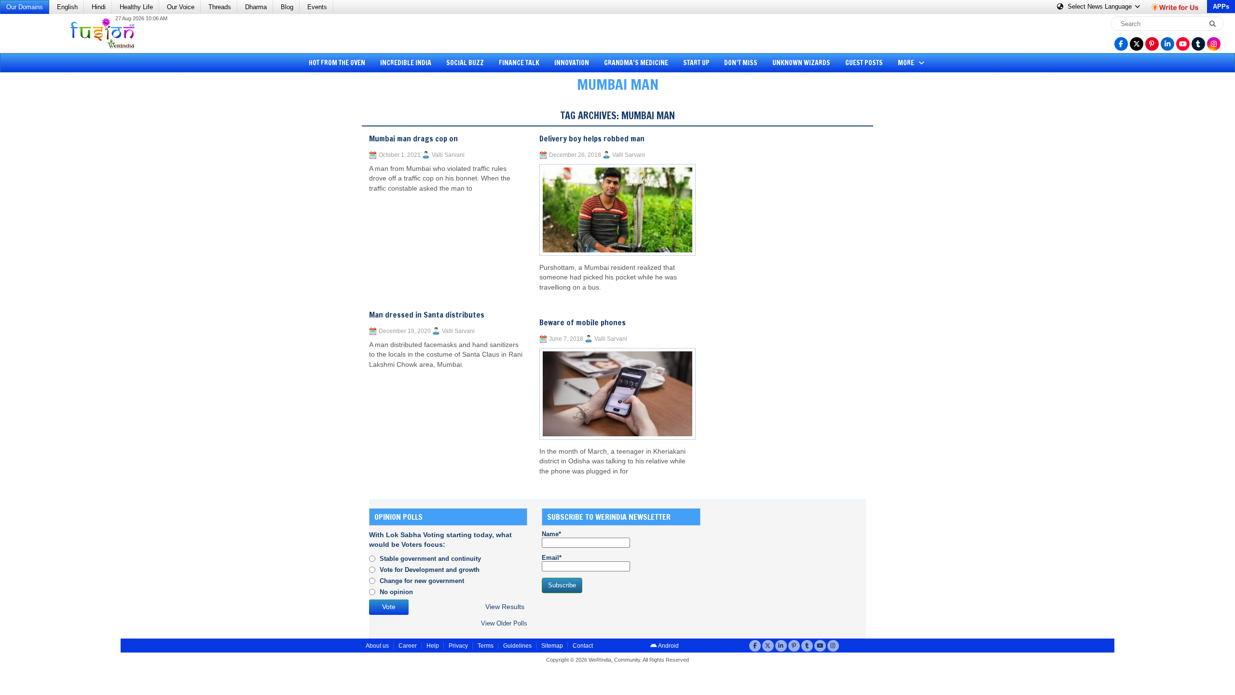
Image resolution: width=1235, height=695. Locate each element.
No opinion (396, 592)
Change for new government (422, 580)
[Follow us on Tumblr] (1198, 44)
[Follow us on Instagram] (1214, 44)
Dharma (256, 7)
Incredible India (405, 63)
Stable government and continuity (430, 558)
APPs (1221, 6)
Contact (583, 645)
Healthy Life (136, 7)
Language (1101, 6)
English (67, 7)
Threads (219, 7)
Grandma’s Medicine (636, 63)
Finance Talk (519, 63)
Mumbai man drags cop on (413, 138)
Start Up (696, 63)
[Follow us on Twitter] (1136, 44)
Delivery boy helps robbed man (592, 138)
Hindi (99, 7)
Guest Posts (864, 63)
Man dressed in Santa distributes (426, 314)
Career (407, 645)
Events (317, 7)
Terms (486, 645)
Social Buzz (465, 63)
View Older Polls (504, 623)
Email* (552, 557)
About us (377, 645)
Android (668, 645)
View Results (504, 607)
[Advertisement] (43, 248)
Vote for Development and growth (430, 569)
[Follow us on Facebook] (1121, 44)
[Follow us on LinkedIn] (1167, 44)
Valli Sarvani (448, 155)
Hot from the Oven (337, 63)
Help (432, 645)
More (907, 63)
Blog (287, 7)
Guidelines (517, 645)
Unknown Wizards (801, 63)
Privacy (458, 645)
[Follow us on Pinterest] (1152, 44)
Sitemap (552, 645)
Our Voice (180, 7)
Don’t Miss (740, 63)
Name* (551, 534)
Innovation (571, 63)
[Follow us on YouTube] (1183, 44)
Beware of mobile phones (582, 322)
